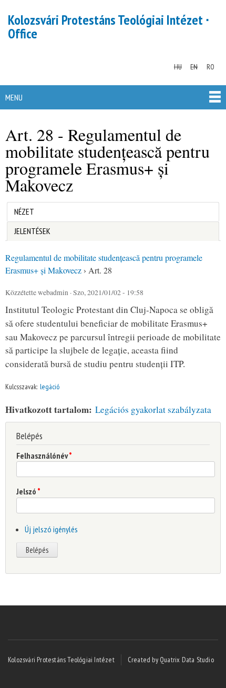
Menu (14, 97)
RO (210, 67)
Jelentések (32, 231)
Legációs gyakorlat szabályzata (153, 409)
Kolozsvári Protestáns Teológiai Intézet (61, 659)
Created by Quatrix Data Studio (171, 659)
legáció (49, 386)
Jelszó (28, 491)
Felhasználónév (44, 455)
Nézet (23, 211)
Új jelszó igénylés (51, 529)
